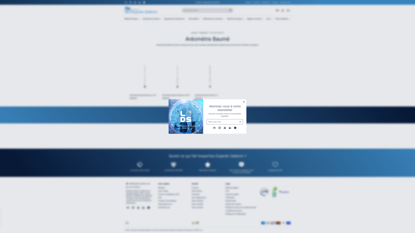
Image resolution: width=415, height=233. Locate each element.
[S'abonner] (240, 121)
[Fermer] (243, 101)
